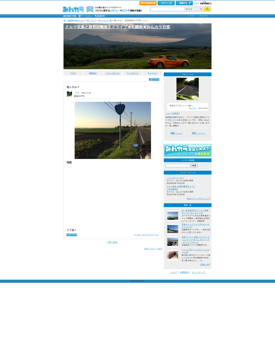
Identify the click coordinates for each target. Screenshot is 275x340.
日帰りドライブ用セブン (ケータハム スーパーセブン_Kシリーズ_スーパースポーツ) (195, 240)
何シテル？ (91, 20)
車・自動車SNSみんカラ (74, 20)
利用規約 (184, 272)
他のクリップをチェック (198, 199)
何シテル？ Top (153, 248)
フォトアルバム (113, 73)
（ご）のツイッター (175, 178)
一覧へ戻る (112, 242)
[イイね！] (154, 79)
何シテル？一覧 (105, 20)
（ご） (77, 92)
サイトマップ (198, 272)
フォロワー (199, 133)
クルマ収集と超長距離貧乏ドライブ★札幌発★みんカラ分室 (117, 27)
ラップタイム (132, 73)
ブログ (73, 73)
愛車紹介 (93, 73)
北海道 (175, 113)
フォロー (176, 133)
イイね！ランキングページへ (146, 235)
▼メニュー (152, 73)
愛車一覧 (205, 264)
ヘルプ (196, 3)
